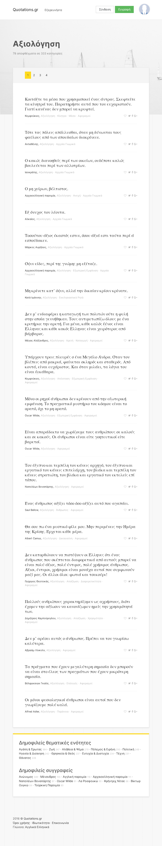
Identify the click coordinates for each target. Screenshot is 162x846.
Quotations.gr (25, 9)
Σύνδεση (105, 9)
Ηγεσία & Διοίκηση (31, 753)
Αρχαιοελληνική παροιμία (40, 195)
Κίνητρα (61, 115)
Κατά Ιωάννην (33, 297)
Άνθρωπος (62, 510)
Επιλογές (72, 683)
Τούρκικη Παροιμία (47, 785)
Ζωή (52, 749)
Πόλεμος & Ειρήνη (103, 749)
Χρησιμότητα (95, 618)
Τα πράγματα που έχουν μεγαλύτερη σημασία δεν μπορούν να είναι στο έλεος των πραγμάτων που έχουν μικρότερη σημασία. (79, 671)
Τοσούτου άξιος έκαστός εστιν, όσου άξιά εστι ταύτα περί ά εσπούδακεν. (79, 238)
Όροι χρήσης (21, 822)
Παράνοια (63, 711)
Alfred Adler (32, 711)
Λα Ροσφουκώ (88, 781)
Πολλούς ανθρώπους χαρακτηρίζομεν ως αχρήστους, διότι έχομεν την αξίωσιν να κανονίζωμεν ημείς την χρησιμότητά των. (79, 606)
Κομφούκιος (32, 115)
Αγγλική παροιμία (74, 776)
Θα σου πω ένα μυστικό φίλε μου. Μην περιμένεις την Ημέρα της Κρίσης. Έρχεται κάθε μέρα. (80, 529)
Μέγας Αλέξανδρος (36, 340)
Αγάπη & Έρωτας (30, 749)
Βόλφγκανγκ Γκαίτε (37, 683)
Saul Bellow (31, 510)
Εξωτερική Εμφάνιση (85, 270)
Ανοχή (77, 195)
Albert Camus (33, 538)
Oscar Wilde (32, 415)
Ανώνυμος (26, 776)
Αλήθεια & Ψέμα (73, 749)
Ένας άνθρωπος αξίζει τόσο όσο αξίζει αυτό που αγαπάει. (77, 503)
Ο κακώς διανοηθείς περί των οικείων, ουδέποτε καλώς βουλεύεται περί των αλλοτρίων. (74, 163)
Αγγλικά (30, 827)
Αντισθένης (31, 144)
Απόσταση (63, 378)
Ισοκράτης (31, 172)
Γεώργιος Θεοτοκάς (37, 581)
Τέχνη (120, 753)
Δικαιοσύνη (66, 538)
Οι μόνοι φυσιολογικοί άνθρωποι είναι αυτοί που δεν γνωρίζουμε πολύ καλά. (73, 702)
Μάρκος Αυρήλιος (35, 247)
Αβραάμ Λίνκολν (35, 650)
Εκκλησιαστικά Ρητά (71, 297)
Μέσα (72, 115)
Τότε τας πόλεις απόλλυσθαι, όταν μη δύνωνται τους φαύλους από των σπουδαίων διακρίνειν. (73, 134)
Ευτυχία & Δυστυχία (95, 753)
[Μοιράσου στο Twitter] (129, 115)
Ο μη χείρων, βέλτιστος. (46, 188)
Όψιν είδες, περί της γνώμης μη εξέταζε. (61, 263)
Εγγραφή (124, 9)
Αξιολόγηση (48, 115)
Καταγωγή (82, 340)
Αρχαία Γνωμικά (65, 144)
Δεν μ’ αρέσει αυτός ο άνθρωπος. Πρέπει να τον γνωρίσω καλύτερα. (77, 641)
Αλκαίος (30, 219)
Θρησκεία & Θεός (63, 753)
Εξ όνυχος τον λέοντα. (45, 212)
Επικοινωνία (60, 822)
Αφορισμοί (84, 115)
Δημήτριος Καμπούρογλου (40, 618)
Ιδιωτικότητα (41, 822)
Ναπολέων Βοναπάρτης (39, 486)
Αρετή (69, 340)
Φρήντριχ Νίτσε (114, 781)
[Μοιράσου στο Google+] (135, 115)
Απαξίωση (72, 581)
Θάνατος (25, 757)
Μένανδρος (48, 776)
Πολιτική (128, 749)
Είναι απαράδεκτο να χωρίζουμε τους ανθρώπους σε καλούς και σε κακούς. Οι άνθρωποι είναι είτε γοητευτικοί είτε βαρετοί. (80, 436)
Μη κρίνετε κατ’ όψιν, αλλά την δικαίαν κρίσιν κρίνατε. (76, 290)
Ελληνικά (43, 827)
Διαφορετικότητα (91, 581)
